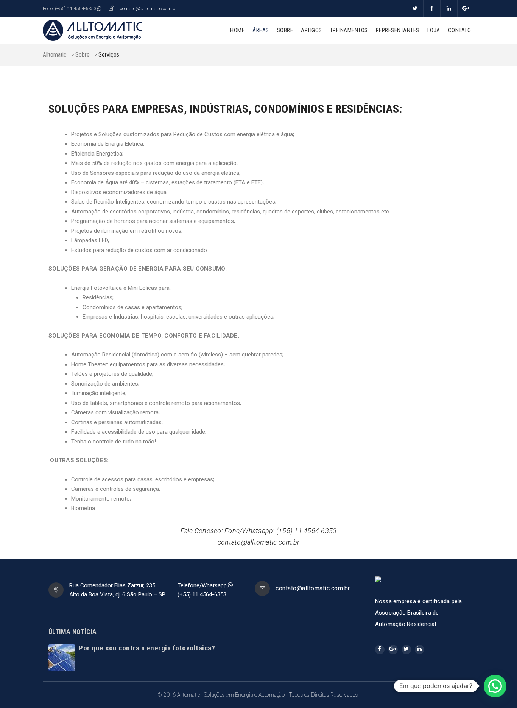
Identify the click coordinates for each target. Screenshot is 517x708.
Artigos (311, 30)
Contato (459, 30)
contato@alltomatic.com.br (149, 8)
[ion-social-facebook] (380, 649)
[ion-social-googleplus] (393, 649)
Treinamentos (349, 30)
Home (237, 30)
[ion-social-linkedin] (419, 649)
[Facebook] (431, 8)
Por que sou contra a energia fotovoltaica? (147, 648)
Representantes (397, 30)
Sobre (285, 30)
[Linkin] (448, 8)
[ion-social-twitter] (406, 649)
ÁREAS (260, 30)
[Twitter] (414, 8)
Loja (433, 30)
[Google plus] (465, 8)
